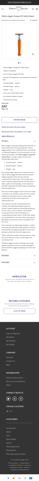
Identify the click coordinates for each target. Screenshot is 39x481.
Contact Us (10, 361)
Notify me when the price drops (13, 127)
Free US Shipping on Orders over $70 (19, 2)
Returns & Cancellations (15, 381)
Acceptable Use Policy (15, 465)
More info (5, 103)
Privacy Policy (13, 463)
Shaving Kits (11, 450)
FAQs (8, 385)
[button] (33, 54)
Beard (8, 432)
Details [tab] (5, 141)
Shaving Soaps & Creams (16, 454)
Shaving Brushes (13, 446)
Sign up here (19, 311)
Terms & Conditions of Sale (20, 466)
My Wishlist (11, 341)
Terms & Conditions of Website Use (20, 468)
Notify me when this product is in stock (16, 132)
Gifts (8, 435)
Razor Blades (11, 439)
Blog (8, 365)
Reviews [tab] (5, 255)
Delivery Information (14, 378)
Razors (9, 443)
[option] (19, 2)
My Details (10, 344)
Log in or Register (13, 333)
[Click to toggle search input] (33, 9)
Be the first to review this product (13, 20)
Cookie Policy (24, 463)
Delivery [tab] (6, 262)
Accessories (11, 428)
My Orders (10, 337)
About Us (9, 357)
